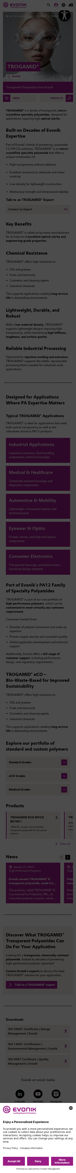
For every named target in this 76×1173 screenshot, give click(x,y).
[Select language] (71, 1108)
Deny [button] (38, 1161)
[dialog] (38, 1138)
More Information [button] (62, 1161)
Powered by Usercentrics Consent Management (38, 1169)
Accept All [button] (14, 1161)
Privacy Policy (10, 1148)
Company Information (31, 1148)
